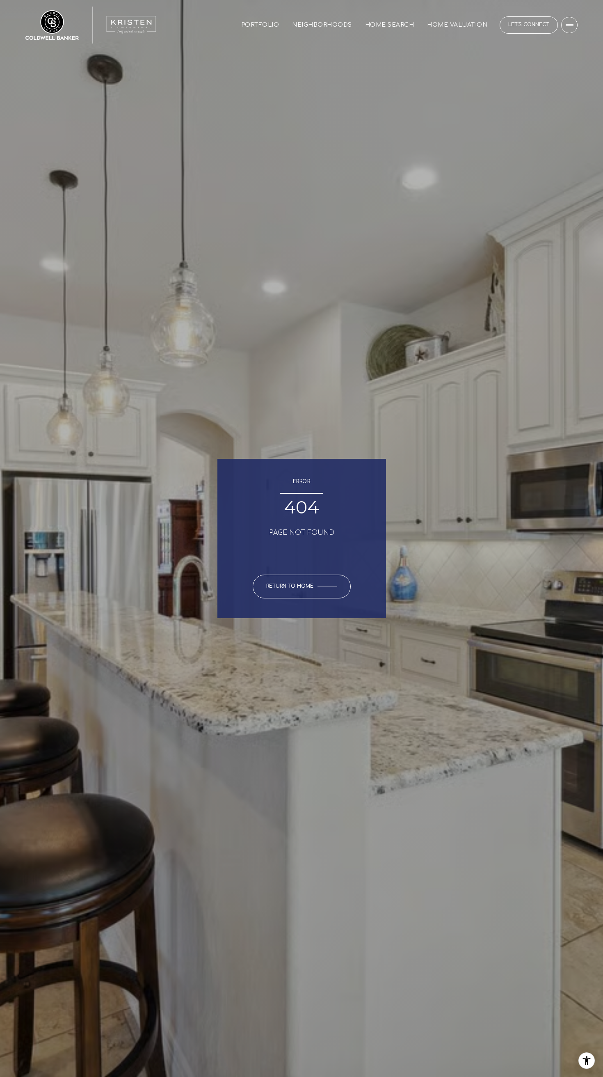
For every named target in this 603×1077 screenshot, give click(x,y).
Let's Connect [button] (528, 24)
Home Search (389, 25)
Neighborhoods (322, 25)
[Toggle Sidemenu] (569, 25)
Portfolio (260, 25)
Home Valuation (457, 25)
